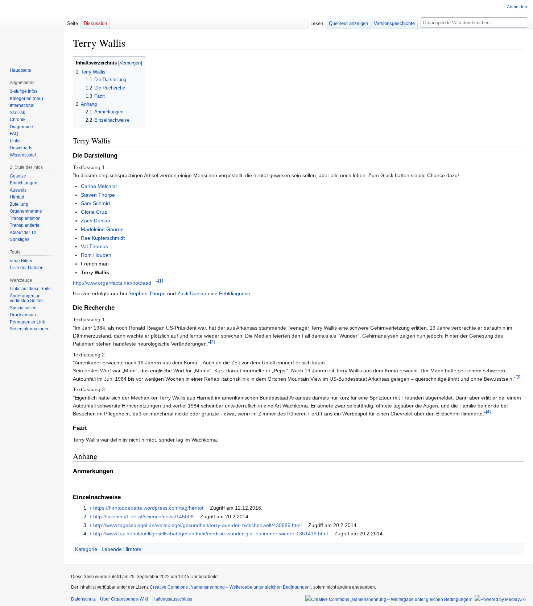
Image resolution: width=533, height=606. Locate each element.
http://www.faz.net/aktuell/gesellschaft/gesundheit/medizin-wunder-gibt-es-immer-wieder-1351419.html (210, 533)
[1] (160, 281)
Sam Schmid (95, 203)
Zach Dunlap (95, 220)
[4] (488, 412)
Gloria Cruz (94, 212)
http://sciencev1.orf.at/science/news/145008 (143, 516)
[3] (518, 377)
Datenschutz (83, 599)
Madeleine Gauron (102, 229)
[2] (212, 342)
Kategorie (86, 549)
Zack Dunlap (191, 293)
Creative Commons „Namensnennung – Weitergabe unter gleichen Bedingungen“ (230, 587)
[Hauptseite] (32, 29)
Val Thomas (94, 246)
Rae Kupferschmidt (103, 238)
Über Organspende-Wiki (124, 599)
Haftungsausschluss (172, 599)
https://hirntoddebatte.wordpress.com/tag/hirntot (148, 508)
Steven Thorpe (98, 195)
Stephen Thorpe (147, 293)
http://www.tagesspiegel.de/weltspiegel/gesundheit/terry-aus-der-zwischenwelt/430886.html (197, 525)
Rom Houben (96, 255)
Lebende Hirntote (121, 549)
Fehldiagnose (234, 293)
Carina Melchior (99, 186)
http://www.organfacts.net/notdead (112, 283)
